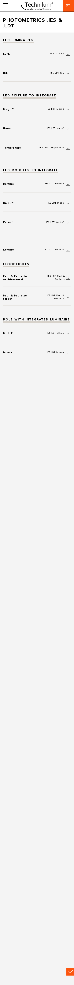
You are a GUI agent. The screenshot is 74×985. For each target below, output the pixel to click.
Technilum (37, 6)
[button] (5, 6)
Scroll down (70, 972)
